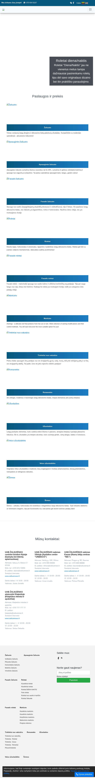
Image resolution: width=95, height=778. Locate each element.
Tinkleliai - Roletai (11, 739)
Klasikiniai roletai (27, 687)
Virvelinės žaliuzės (11, 671)
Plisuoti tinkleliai (10, 748)
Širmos (47, 500)
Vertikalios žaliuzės (11, 659)
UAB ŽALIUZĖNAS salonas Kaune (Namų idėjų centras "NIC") (77, 554)
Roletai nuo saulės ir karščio (30, 695)
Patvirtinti (73, 680)
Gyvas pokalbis (85, 774)
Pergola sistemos (25, 723)
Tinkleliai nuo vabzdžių (12, 736)
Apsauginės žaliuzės (47, 164)
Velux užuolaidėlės (47, 463)
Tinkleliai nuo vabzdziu (47, 355)
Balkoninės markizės (27, 720)
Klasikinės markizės (26, 711)
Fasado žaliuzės (47, 201)
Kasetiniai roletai (27, 684)
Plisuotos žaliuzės (11, 662)
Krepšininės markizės (27, 717)
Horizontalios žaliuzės (12, 665)
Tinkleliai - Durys (10, 742)
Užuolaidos (47, 426)
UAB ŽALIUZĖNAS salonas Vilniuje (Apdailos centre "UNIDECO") (47, 554)
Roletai (47, 241)
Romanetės (47, 392)
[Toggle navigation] (90, 9)
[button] (7, 52)
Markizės (47, 318)
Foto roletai (25, 692)
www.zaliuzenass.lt (12, 576)
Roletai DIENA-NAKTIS (29, 689)
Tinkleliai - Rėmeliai (11, 745)
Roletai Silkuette (26, 698)
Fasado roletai (47, 278)
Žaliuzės (47, 128)
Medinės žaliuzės (11, 668)
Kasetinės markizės (26, 714)
